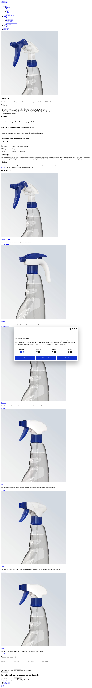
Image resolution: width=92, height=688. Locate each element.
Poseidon (8, 8)
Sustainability (6, 28)
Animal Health (9, 19)
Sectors (5, 16)
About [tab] (67, 334)
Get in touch (6, 29)
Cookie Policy (6, 682)
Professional (9, 17)
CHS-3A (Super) (10, 15)
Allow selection (46, 358)
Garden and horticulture (11, 23)
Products (5, 6)
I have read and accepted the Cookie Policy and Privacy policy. (16, 670)
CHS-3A (8, 14)
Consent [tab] (24, 334)
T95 (7, 11)
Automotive (9, 21)
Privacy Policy (6, 683)
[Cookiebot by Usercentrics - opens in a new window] (70, 329)
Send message (4, 671)
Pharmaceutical (9, 20)
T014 (7, 10)
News (7, 26)
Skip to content (4, 1)
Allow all (67, 358)
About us (5, 25)
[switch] (38, 352)
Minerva (8, 7)
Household (8, 24)
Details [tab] (46, 334)
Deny (25, 358)
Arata (7, 12)
